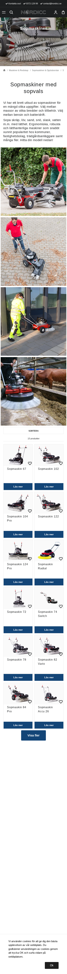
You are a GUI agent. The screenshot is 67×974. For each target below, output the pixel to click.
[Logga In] (55, 12)
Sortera (34, 431)
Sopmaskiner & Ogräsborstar (45, 70)
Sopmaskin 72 (16, 611)
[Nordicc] (33, 12)
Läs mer (18, 486)
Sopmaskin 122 (48, 516)
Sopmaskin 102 (48, 468)
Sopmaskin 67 (16, 468)
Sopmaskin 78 (16, 659)
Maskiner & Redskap (18, 70)
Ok (51, 965)
